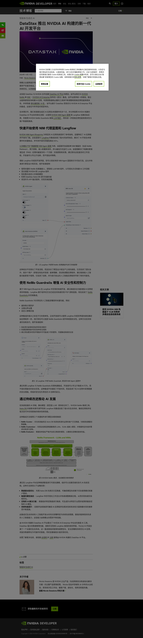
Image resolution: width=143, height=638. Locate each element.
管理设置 (44, 84)
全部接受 (98, 84)
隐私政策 (77, 77)
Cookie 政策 (78, 74)
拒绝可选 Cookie (83, 84)
